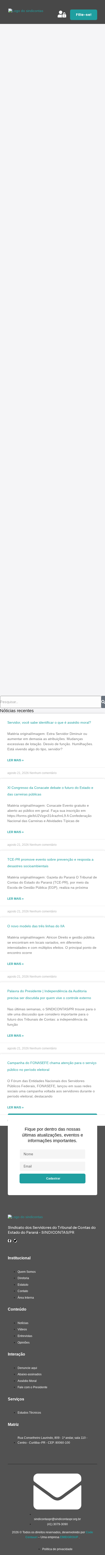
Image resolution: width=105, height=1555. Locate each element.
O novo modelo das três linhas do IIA (35, 926)
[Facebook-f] (9, 1240)
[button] (95, 5)
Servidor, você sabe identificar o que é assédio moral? (49, 722)
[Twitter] (15, 1240)
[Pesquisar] (103, 702)
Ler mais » (15, 760)
